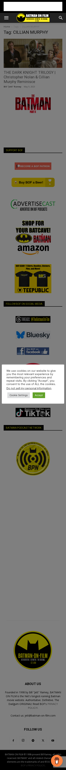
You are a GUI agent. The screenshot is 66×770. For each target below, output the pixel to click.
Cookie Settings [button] (19, 395)
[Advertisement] (33, 6)
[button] (6, 18)
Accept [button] (39, 395)
